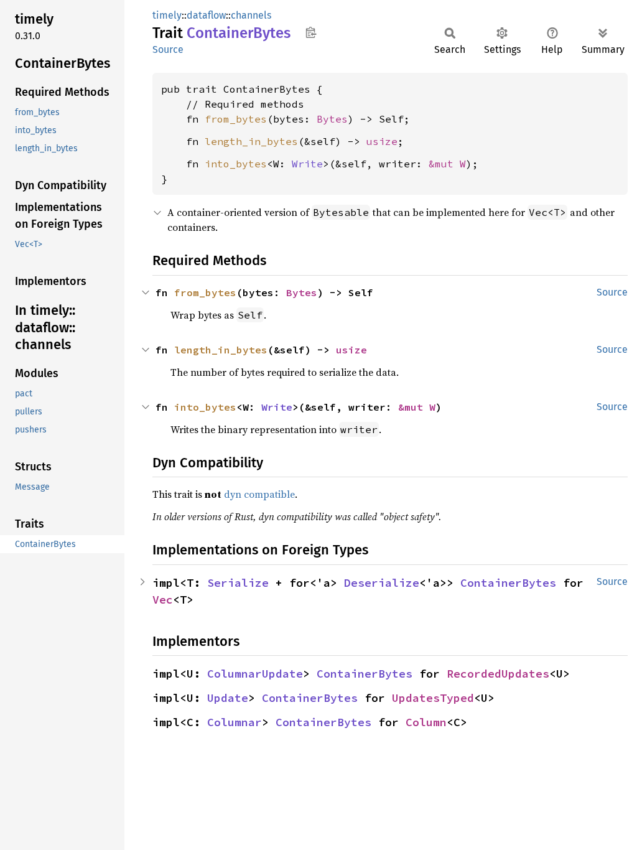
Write (307, 163)
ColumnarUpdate (255, 673)
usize (382, 141)
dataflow (206, 15)
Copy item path (310, 32)
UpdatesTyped (433, 698)
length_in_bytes (251, 141)
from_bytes (236, 119)
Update (227, 698)
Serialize (238, 583)
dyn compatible (259, 494)
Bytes (332, 119)
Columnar (234, 722)
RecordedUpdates (498, 673)
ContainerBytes (508, 583)
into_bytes (236, 163)
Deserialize (381, 583)
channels (251, 15)
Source (168, 49)
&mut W (447, 163)
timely (167, 15)
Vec (162, 599)
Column (426, 722)
